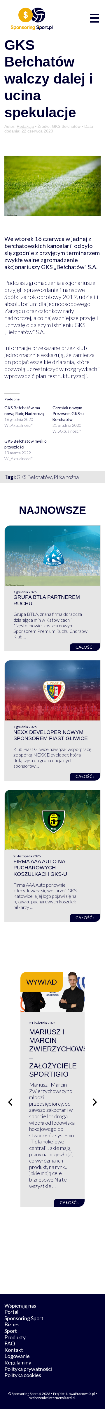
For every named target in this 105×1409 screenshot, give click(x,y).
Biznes (12, 1324)
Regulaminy (17, 1362)
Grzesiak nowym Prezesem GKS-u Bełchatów (68, 413)
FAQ (9, 1343)
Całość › (85, 647)
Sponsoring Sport (23, 1318)
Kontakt (13, 1350)
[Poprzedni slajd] (10, 1102)
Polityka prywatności (28, 1369)
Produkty (15, 1337)
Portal (11, 1311)
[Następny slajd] (95, 1102)
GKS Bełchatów (34, 477)
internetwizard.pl (61, 1398)
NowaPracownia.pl (80, 1393)
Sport (10, 1331)
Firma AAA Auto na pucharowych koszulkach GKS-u (40, 868)
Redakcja (25, 126)
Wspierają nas (20, 1305)
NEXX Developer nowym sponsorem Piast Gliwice (50, 735)
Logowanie (17, 1356)
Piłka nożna (66, 477)
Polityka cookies (22, 1375)
